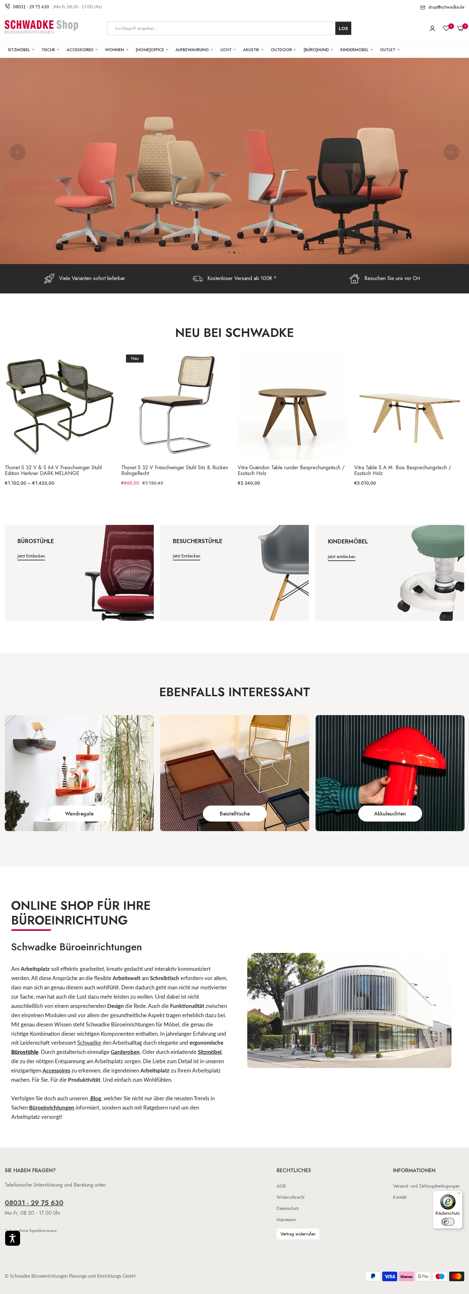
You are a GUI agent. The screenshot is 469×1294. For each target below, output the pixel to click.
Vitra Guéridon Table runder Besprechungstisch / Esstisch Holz (291, 470)
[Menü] (459, 1194)
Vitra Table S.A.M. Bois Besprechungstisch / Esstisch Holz (402, 470)
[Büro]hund (316, 50)
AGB (281, 1186)
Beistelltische (235, 813)
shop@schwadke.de (446, 7)
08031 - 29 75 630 (31, 7)
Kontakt (399, 1197)
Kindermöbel (355, 50)
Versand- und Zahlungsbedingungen (426, 1186)
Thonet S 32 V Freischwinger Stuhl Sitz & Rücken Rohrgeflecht (174, 470)
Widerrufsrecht (290, 1197)
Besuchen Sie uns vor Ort (392, 278)
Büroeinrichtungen (51, 1108)
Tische (48, 50)
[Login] (432, 28)
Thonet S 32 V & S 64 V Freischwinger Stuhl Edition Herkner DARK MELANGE (53, 470)
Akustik (252, 50)
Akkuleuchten (390, 813)
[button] (12, 1238)
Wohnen (115, 50)
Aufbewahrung (192, 50)
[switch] (448, 1222)
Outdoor (282, 50)
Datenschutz (288, 1208)
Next (451, 152)
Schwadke (89, 1043)
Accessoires (81, 50)
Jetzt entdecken (341, 556)
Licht (226, 50)
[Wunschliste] (446, 28)
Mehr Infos (49, 202)
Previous (18, 152)
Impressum (286, 1219)
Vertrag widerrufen (298, 1234)
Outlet (388, 50)
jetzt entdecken (31, 556)
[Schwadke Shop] (41, 28)
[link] (79, 773)
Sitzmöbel (19, 50)
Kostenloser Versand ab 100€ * (242, 278)
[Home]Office (150, 50)
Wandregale (79, 813)
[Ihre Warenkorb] (460, 28)
